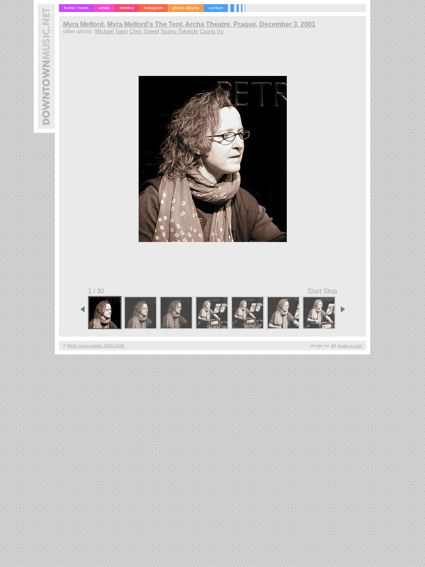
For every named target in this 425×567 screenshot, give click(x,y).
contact (216, 7)
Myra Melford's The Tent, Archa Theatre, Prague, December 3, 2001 (211, 24)
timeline (127, 7)
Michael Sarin (111, 31)
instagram (153, 7)
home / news (76, 7)
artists (104, 7)
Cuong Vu (211, 31)
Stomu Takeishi (179, 31)
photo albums (186, 7)
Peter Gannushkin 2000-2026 (96, 345)
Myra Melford (83, 24)
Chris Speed (144, 31)
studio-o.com (349, 345)
